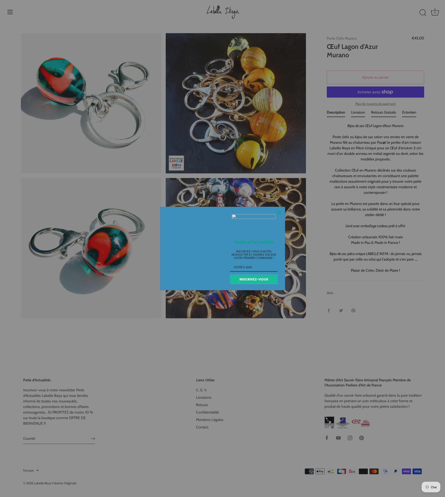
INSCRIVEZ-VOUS (253, 279)
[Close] (279, 212)
